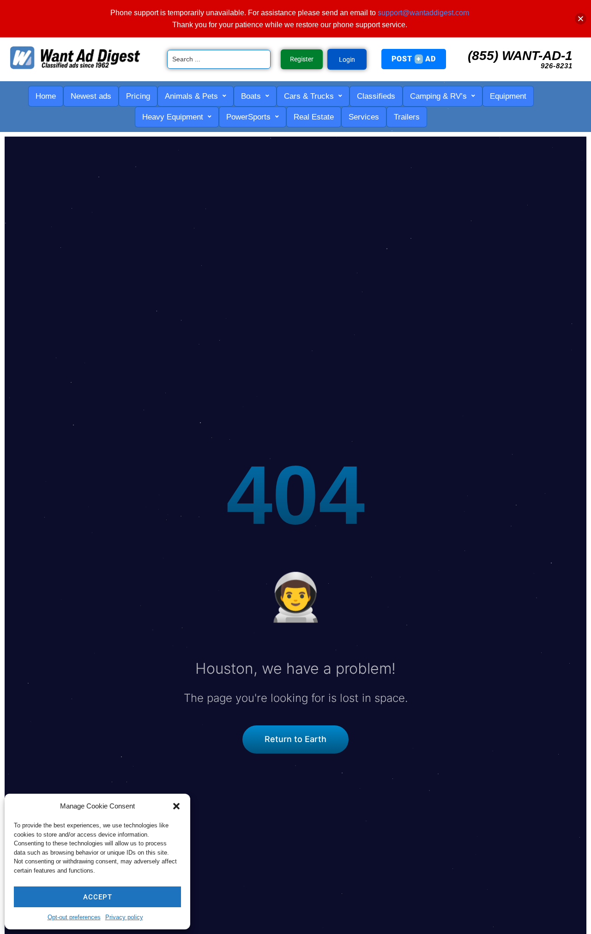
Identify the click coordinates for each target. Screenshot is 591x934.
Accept (97, 897)
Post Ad (414, 58)
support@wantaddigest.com (423, 13)
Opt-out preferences (74, 917)
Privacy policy (124, 917)
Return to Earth (295, 739)
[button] (176, 806)
